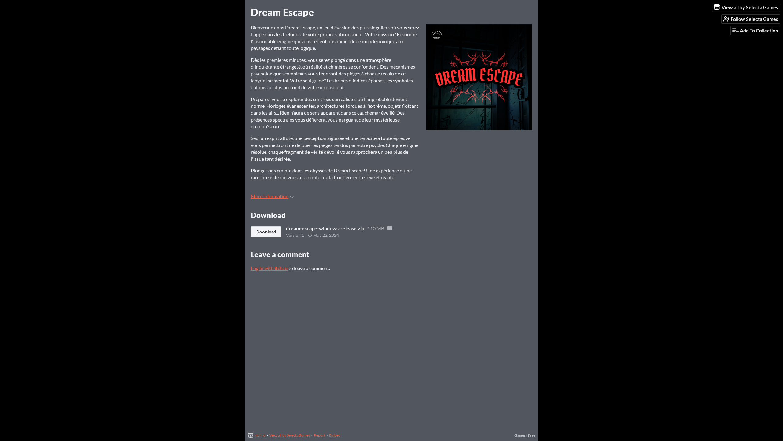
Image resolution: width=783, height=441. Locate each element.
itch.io (260, 435)
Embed (334, 435)
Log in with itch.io (269, 268)
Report (319, 435)
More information (269, 196)
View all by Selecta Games (289, 435)
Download (266, 231)
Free (531, 435)
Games (519, 435)
